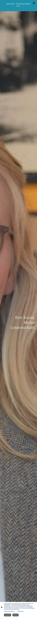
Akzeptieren (7, 615)
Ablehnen (15, 615)
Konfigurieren (20, 611)
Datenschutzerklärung (9, 611)
